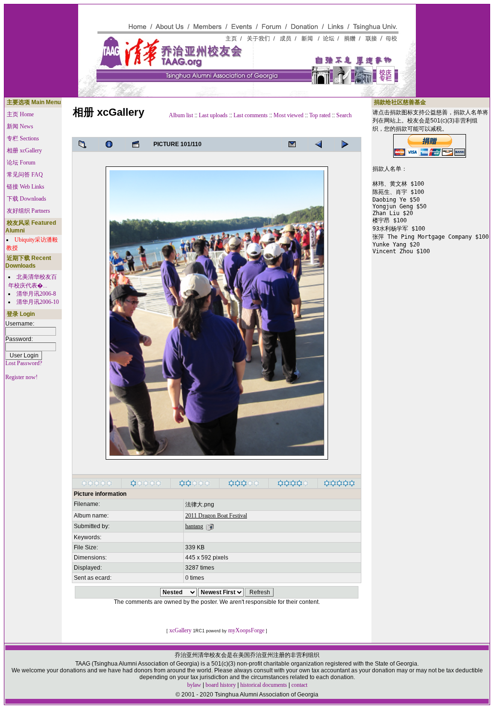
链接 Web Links (25, 186)
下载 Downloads (26, 198)
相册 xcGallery (24, 150)
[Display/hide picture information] (112, 144)
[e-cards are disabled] (294, 144)
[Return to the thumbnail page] (85, 144)
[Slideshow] (138, 144)
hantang (194, 526)
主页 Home (20, 114)
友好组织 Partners (28, 210)
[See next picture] (321, 144)
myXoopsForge (246, 630)
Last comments (250, 115)
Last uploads (213, 115)
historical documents (263, 685)
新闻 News (20, 126)
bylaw (194, 685)
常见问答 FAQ (25, 174)
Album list (181, 115)
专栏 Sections (23, 138)
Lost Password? (23, 363)
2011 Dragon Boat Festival (216, 515)
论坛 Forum (21, 162)
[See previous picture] (347, 144)
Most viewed (288, 115)
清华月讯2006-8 (36, 293)
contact (299, 685)
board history (221, 685)
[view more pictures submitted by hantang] (210, 526)
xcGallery (180, 630)
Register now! (21, 377)
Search (344, 115)
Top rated (319, 115)
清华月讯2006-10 (37, 302)
